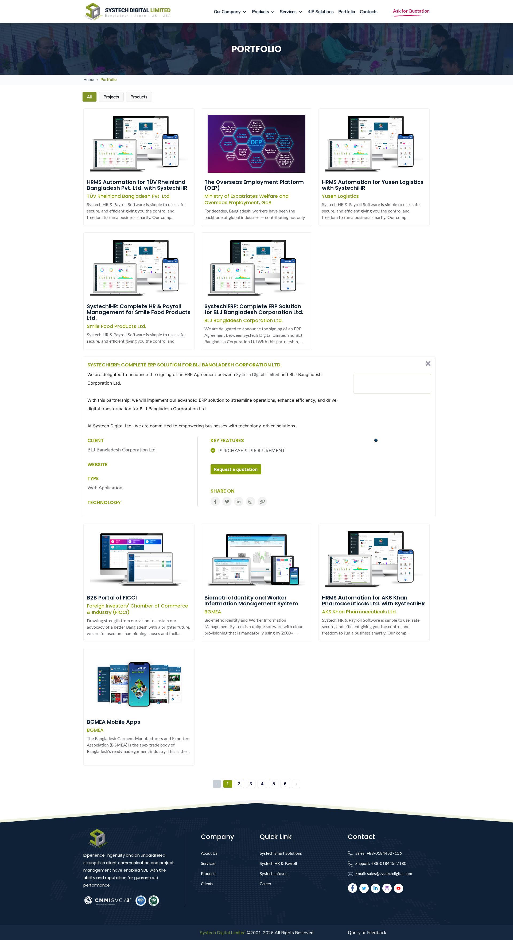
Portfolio (346, 11)
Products (208, 874)
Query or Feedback (367, 932)
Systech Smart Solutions (281, 854)
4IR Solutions (321, 11)
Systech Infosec (273, 874)
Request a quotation (236, 469)
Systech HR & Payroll (278, 864)
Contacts (369, 11)
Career (265, 884)
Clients (207, 884)
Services (208, 864)
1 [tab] (376, 440)
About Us (209, 854)
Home (88, 80)
